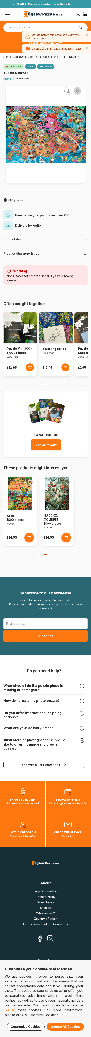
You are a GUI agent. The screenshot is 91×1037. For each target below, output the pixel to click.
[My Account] (78, 14)
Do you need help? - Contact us (45, 924)
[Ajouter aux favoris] (77, 91)
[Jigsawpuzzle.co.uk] (43, 14)
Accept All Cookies (65, 1026)
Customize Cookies (26, 1026)
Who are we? (45, 913)
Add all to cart (46, 445)
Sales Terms (45, 902)
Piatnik (7, 78)
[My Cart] (85, 14)
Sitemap (45, 907)
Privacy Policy (45, 897)
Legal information (46, 891)
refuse (10, 1010)
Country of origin (45, 918)
